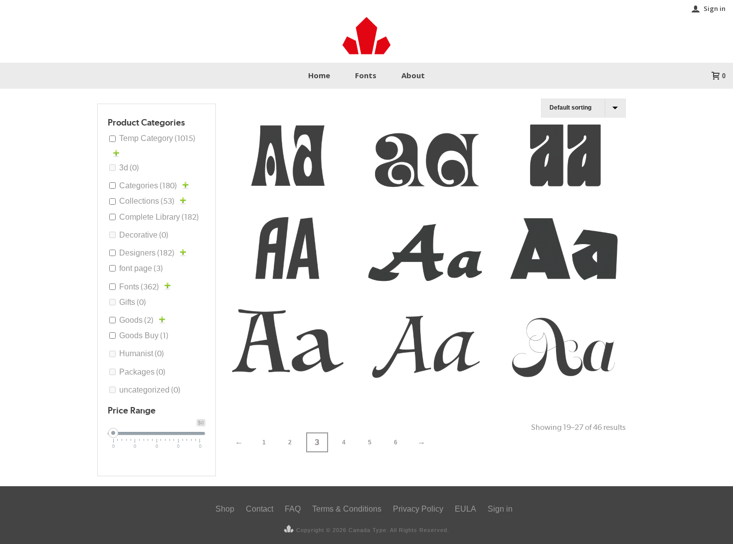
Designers (147, 253)
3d (129, 167)
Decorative (144, 235)
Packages (142, 372)
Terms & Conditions (346, 509)
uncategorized (150, 390)
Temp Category (157, 138)
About (413, 75)
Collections (147, 201)
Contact (259, 509)
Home (319, 75)
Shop (224, 509)
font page (141, 268)
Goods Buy (144, 335)
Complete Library (159, 217)
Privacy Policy (418, 509)
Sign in (715, 8)
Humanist (141, 353)
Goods (136, 320)
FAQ (293, 509)
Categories (148, 185)
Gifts (132, 302)
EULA (465, 509)
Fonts (365, 75)
